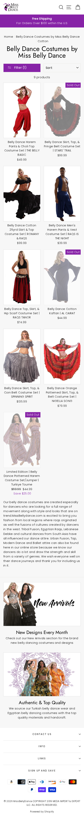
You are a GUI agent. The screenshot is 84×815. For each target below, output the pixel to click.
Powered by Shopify (42, 811)
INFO (41, 746)
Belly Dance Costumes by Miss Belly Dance (48, 37)
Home (8, 37)
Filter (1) (20, 67)
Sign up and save (42, 770)
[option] (42, 20)
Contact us (42, 734)
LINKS (42, 758)
